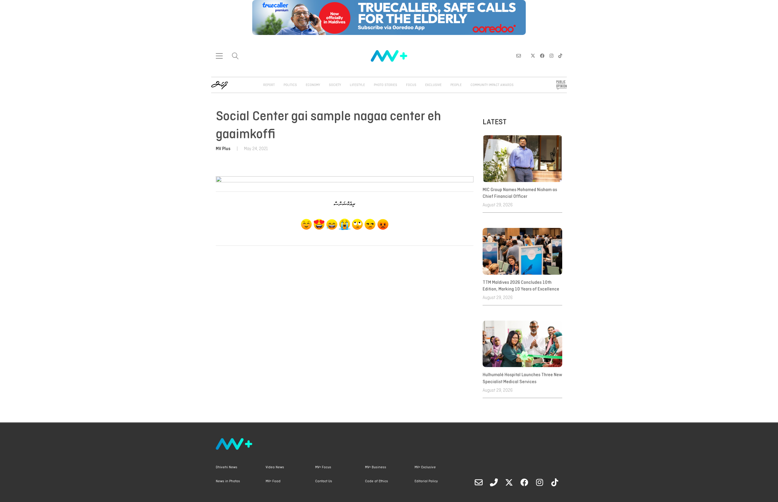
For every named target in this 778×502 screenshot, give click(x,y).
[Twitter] (509, 482)
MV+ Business (375, 467)
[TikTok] (555, 482)
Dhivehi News (226, 467)
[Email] (479, 482)
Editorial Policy (426, 481)
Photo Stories (385, 85)
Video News (275, 467)
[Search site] (235, 57)
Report (269, 85)
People (456, 85)
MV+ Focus (323, 467)
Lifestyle (357, 85)
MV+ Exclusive (425, 467)
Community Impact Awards (492, 85)
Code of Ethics (376, 481)
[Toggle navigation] (219, 56)
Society (335, 85)
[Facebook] (524, 482)
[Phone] (494, 482)
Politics (290, 85)
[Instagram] (539, 482)
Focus (411, 85)
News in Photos (228, 481)
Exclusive (433, 85)
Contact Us (323, 481)
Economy (313, 85)
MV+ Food (273, 481)
